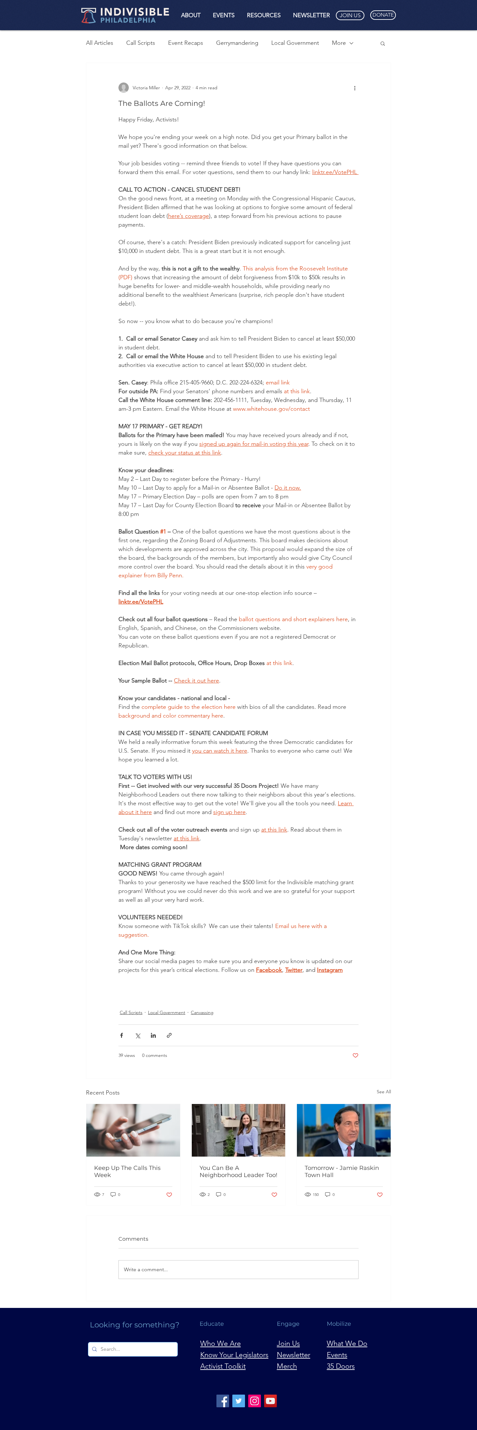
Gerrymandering (237, 42)
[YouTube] (270, 1401)
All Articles (99, 42)
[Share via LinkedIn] (153, 1035)
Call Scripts (140, 42)
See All (384, 1092)
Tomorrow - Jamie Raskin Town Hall (342, 1171)
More (339, 42)
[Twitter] (238, 1401)
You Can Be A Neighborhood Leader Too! (238, 1171)
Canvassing (202, 1012)
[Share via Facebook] (121, 1035)
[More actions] (355, 88)
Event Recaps (185, 42)
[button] (191, 15)
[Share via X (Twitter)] (137, 1035)
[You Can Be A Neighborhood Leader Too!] (239, 1130)
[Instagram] (254, 1401)
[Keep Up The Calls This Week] (133, 1130)
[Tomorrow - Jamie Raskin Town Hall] (344, 1130)
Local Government (295, 42)
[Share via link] (169, 1035)
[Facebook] (222, 1401)
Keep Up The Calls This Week (127, 1171)
